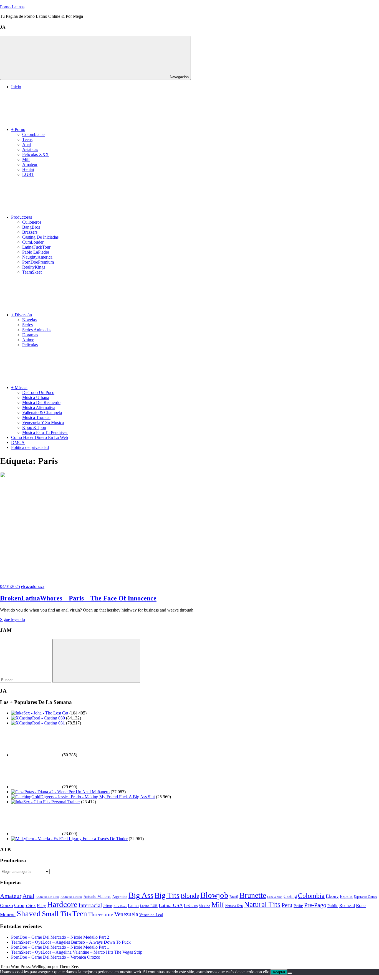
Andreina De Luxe (47, 896)
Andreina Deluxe (71, 896)
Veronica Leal (151, 915)
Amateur (29, 164)
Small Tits (56, 914)
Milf (26, 159)
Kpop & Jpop (34, 427)
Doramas (30, 334)
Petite (298, 905)
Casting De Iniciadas (40, 237)
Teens (27, 139)
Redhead (347, 905)
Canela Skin (274, 896)
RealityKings (33, 267)
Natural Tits (262, 904)
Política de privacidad (30, 447)
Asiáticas (30, 149)
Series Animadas (36, 329)
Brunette (252, 895)
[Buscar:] (26, 679)
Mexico (204, 906)
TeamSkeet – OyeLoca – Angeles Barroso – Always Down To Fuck (71, 942)
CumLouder (33, 242)
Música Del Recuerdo (41, 402)
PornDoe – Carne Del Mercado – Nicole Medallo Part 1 (60, 947)
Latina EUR (149, 906)
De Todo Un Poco (38, 392)
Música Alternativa (38, 407)
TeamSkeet (32, 272)
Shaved (29, 913)
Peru (287, 905)
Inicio (16, 86)
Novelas (29, 319)
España (346, 896)
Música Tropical (36, 417)
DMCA (18, 442)
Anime (28, 339)
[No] (289, 973)
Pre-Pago (315, 904)
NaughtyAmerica (37, 257)
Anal (26, 144)
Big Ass (140, 895)
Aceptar (279, 972)
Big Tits (167, 895)
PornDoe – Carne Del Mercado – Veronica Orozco (55, 957)
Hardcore (62, 904)
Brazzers (29, 232)
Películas (30, 344)
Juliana (107, 906)
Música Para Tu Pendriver (45, 432)
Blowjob (214, 895)
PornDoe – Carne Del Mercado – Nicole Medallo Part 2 (60, 937)
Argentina (119, 897)
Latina (133, 905)
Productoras (21, 217)
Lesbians (191, 905)
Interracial (90, 905)
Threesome (100, 914)
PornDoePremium (38, 262)
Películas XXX (35, 154)
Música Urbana (35, 397)
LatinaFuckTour (36, 247)
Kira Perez (120, 906)
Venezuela (126, 914)
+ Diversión (21, 314)
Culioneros (31, 222)
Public (332, 905)
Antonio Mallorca (97, 897)
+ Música (19, 387)
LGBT (28, 174)
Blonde (190, 895)
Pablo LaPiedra (35, 252)
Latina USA (171, 905)
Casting (290, 896)
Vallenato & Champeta (42, 412)
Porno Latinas (12, 6)
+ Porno (18, 129)
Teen (79, 914)
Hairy (41, 906)
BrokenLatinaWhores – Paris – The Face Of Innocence (78, 598)
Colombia (311, 895)
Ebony (332, 896)
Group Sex (25, 905)
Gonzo (6, 905)
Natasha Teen (234, 906)
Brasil (233, 897)
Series (27, 324)
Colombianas (33, 134)
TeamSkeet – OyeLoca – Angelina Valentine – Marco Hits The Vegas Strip (76, 952)
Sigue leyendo (12, 619)
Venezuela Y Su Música (43, 422)
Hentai (28, 169)
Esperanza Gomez (365, 897)
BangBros (31, 227)
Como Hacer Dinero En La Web (39, 437)
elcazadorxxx (32, 586)
